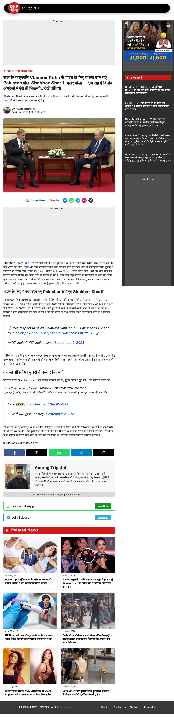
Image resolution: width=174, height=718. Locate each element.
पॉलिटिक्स (46, 17)
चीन (27, 263)
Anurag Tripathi (24, 108)
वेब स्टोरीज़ (77, 17)
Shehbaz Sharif (14, 443)
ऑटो (91, 17)
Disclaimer (135, 707)
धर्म (114, 17)
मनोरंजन (62, 17)
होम (12, 17)
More (136, 17)
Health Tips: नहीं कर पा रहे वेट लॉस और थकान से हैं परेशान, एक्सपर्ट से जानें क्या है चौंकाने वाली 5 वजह (147, 106)
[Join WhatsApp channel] (71, 200)
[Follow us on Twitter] (90, 200)
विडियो (24, 71)
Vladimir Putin (30, 443)
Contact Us (120, 707)
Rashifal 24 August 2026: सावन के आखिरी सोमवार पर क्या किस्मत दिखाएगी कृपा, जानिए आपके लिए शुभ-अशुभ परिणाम (145, 122)
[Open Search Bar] (162, 17)
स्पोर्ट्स (103, 17)
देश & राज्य (26, 17)
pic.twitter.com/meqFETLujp (77, 333)
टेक (124, 17)
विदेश (30, 71)
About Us (105, 707)
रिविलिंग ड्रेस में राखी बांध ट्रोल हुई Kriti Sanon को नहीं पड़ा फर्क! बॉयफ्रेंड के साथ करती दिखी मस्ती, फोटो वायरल (147, 90)
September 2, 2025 (69, 343)
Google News (38, 200)
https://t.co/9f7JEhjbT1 (37, 333)
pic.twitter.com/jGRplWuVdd (46, 404)
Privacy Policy (151, 707)
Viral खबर (13, 71)
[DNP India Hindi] (24, 8)
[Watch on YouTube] (84, 200)
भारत (26, 267)
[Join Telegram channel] (77, 200)
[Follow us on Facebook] (65, 200)
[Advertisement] (65, 30)
